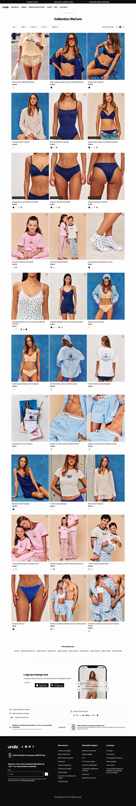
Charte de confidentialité (89, 765)
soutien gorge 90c (84, 651)
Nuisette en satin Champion (20, 504)
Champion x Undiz (32, 2)
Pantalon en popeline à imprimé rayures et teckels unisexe (68, 624)
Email (9, 770)
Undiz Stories (110, 754)
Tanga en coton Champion (96, 322)
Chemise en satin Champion (21, 142)
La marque (70, 13)
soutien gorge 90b (106, 651)
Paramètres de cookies (89, 778)
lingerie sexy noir (51, 651)
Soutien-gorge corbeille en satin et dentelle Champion (67, 82)
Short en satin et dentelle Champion (23, 82)
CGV (83, 758)
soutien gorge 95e (73, 651)
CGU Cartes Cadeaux (88, 761)
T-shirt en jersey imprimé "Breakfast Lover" (25, 564)
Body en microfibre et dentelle (59, 142)
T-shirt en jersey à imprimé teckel (98, 564)
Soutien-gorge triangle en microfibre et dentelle (102, 142)
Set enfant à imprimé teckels (59, 262)
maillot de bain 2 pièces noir (28, 651)
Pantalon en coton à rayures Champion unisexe (64, 444)
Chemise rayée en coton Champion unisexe (63, 384)
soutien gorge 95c (41, 651)
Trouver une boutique (64, 751)
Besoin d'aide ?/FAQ (64, 754)
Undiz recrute (110, 765)
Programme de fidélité (64, 768)
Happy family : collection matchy (63, 2)
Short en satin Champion (95, 504)
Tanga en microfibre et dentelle (97, 202)
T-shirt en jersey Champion (58, 504)
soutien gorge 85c (95, 651)
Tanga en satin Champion (96, 82)
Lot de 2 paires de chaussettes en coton (100, 262)
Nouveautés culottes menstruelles (99, 2)
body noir (16, 651)
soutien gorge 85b (62, 651)
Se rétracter (61, 761)
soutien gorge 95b (117, 651)
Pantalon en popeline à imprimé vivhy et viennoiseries (66, 564)
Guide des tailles (63, 781)
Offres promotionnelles (89, 751)
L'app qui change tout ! (64, 765)
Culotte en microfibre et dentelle (60, 202)
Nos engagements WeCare (114, 758)
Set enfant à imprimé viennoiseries (23, 262)
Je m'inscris (62, 727)
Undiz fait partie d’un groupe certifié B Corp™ (91, 725)
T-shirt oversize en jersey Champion (99, 384)
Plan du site (85, 774)
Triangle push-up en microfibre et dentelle (25, 202)
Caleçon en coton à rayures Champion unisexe (102, 444)
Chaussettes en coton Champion (22, 444)
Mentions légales (87, 754)
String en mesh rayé (18, 624)
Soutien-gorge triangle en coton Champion (25, 384)
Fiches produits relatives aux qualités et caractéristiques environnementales (114, 770)
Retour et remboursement (65, 758)
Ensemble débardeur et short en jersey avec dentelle (66, 322)
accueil (64, 13)
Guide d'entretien (111, 761)
